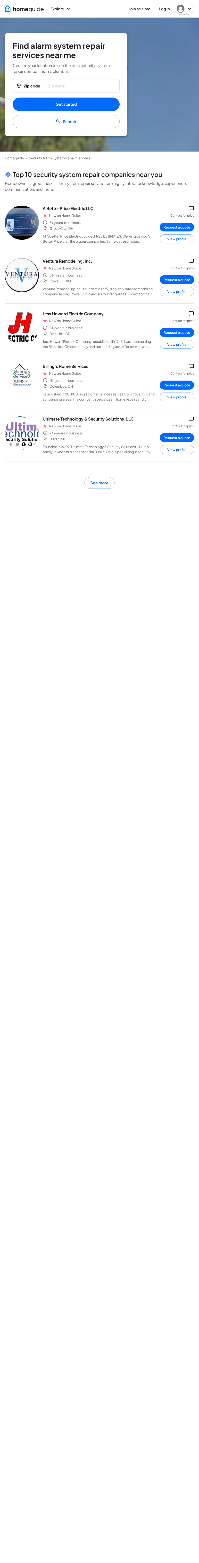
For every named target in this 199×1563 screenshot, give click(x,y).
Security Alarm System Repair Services (59, 158)
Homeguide (14, 158)
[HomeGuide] (24, 8)
